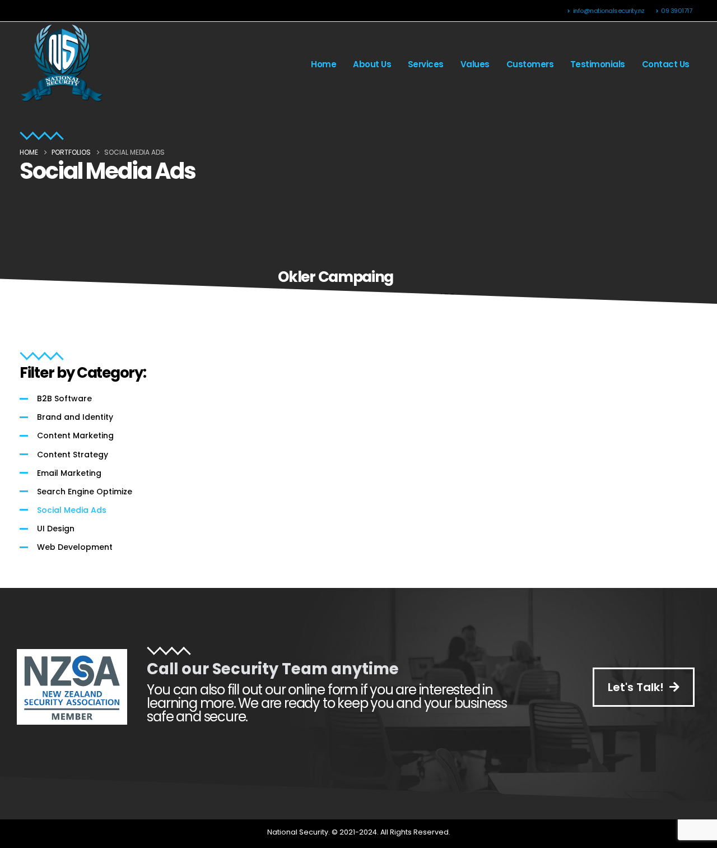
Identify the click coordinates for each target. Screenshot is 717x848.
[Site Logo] (62, 64)
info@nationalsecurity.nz (609, 10)
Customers (530, 64)
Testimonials (597, 64)
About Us (372, 64)
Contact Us (666, 64)
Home (323, 64)
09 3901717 (676, 10)
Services (426, 64)
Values (475, 64)
